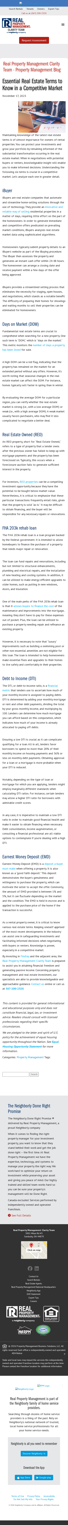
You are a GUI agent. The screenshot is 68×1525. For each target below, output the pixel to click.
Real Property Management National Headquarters (33, 1287)
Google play (45, 1477)
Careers (33, 1301)
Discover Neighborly (32, 1453)
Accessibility (49, 1496)
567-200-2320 (15, 988)
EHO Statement (33, 1294)
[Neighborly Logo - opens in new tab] (34, 1388)
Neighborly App (33, 1290)
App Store (25, 1477)
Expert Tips (53, 8)
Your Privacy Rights (45, 1499)
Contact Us (33, 1276)
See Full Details (21, 1215)
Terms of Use (17, 1496)
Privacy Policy (33, 1496)
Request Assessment (34, 40)
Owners (41, 8)
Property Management (30, 1057)
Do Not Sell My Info (23, 1499)
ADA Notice (17, 1353)
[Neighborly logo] (34, 3)
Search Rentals (16, 8)
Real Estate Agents (33, 1283)
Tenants (30, 8)
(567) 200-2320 (38, 13)
